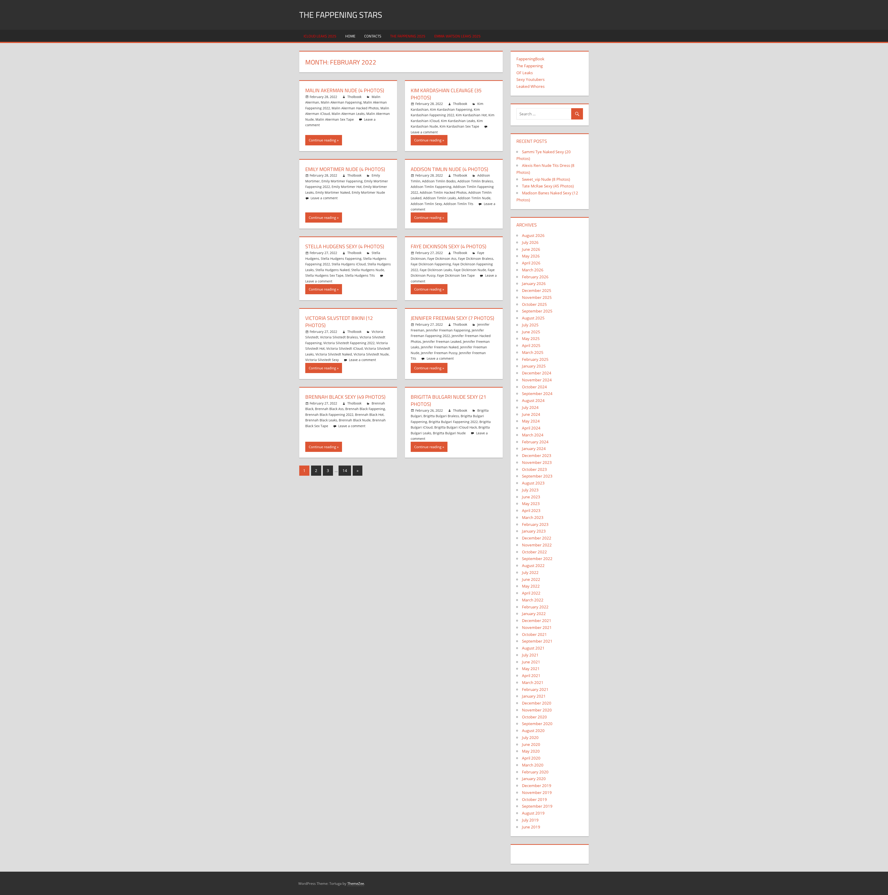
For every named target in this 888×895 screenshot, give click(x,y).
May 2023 (531, 503)
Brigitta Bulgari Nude (449, 433)
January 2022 (534, 613)
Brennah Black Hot (369, 414)
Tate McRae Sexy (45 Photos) (548, 186)
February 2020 (535, 772)
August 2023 (533, 483)
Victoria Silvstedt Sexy (322, 360)
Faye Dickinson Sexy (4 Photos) (448, 246)
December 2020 (536, 703)
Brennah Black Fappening (365, 409)
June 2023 (531, 497)
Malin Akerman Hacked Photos (355, 108)
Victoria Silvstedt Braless (339, 337)
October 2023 (534, 469)
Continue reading (322, 140)
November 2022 (537, 545)
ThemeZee (355, 883)
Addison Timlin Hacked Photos (443, 192)
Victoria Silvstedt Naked (333, 354)
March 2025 (532, 352)
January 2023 (534, 531)
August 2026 (533, 235)
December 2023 (536, 455)
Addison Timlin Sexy (426, 204)
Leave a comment (424, 132)
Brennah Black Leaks (321, 420)
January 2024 (534, 448)
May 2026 (531, 256)
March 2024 (532, 435)
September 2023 (537, 476)
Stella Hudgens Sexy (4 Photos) (344, 246)
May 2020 (531, 751)
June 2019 (531, 827)
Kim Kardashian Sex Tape (459, 126)
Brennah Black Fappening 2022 (329, 414)
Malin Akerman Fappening (341, 102)
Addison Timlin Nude (474, 198)
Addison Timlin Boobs (439, 181)
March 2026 (532, 270)
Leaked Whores (530, 86)
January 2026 (534, 283)
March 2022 (532, 600)
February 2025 (535, 359)
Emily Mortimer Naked (332, 192)
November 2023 (537, 462)
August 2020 (533, 730)
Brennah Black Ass (329, 409)
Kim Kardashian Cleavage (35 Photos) (446, 93)
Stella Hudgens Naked (332, 270)
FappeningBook (530, 58)
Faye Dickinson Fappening (431, 264)
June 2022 (531, 579)
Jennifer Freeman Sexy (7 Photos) (452, 318)
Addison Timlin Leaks (439, 198)
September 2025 (537, 311)
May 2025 (531, 338)
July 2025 (530, 325)
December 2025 (536, 290)
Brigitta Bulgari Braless (441, 416)
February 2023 (535, 524)
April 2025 (531, 345)
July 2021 (530, 655)
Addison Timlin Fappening (431, 186)
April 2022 (531, 593)
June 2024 (531, 414)
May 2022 (531, 586)
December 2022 (536, 538)
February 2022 (535, 607)
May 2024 (531, 421)
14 (344, 470)
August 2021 (533, 648)
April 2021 (531, 675)
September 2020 (537, 723)
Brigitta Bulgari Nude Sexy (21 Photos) (448, 400)
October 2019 (534, 799)
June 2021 (531, 662)
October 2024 (534, 386)
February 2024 (535, 441)
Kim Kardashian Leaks (458, 121)
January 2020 (534, 778)
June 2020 (531, 744)
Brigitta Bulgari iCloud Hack (455, 427)
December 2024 (536, 373)
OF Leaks (524, 72)
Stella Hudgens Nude (367, 270)
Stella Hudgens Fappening (341, 258)
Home (350, 36)
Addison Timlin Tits (458, 204)
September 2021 (537, 641)
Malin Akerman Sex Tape (334, 119)
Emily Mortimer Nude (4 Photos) (345, 169)
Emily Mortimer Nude (368, 192)
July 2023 (530, 490)
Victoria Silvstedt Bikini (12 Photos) (339, 321)
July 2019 (530, 820)
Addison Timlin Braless (475, 181)
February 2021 (535, 689)
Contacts (372, 36)
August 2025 (533, 318)
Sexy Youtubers (530, 79)
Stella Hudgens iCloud (349, 264)
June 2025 (531, 331)
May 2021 (531, 668)
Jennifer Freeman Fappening (448, 330)
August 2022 (533, 565)
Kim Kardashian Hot (471, 115)
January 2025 (534, 366)
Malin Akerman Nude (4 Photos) (344, 90)
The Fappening (529, 65)
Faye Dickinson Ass (441, 258)
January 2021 (534, 696)
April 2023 (531, 510)
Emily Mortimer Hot (347, 186)
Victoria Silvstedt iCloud (344, 348)
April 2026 (531, 263)
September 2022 (537, 558)
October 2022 (534, 552)
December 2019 (536, 785)
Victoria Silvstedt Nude (371, 354)
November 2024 (537, 380)
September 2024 (537, 393)
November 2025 (537, 297)
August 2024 (533, 400)
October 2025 (534, 304)
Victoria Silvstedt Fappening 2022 (349, 343)
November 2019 (537, 792)
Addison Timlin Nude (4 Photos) (449, 169)
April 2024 (531, 428)
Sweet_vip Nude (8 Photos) (546, 179)
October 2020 (534, 717)
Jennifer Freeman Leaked (442, 341)
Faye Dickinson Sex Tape (456, 275)
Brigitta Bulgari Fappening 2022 (453, 422)
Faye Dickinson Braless (475, 258)
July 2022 (530, 572)
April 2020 (531, 758)
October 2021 (534, 634)
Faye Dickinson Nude (470, 270)
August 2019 (533, 813)
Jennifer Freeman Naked (440, 347)
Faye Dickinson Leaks (436, 270)
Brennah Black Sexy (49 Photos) (345, 397)
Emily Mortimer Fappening (342, 181)
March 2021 (532, 682)
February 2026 (535, 276)
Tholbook (354, 97)
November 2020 (537, 710)
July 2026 (530, 242)
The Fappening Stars (340, 14)
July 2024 (530, 407)
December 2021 (536, 620)
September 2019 (537, 806)
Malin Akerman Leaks (348, 113)
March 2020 (532, 765)
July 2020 (530, 737)
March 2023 (532, 517)
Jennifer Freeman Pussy (439, 353)
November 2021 (537, 627)
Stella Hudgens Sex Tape (324, 275)
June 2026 (531, 249)
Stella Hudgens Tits (360, 275)
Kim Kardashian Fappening (451, 109)
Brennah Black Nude (355, 420)
